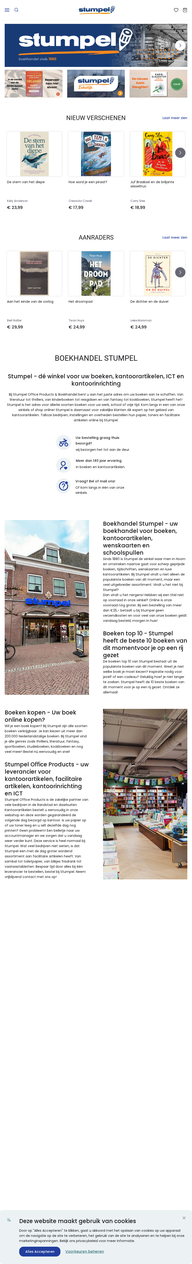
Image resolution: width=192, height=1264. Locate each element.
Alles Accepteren (40, 1251)
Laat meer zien (174, 118)
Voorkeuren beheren (84, 1251)
